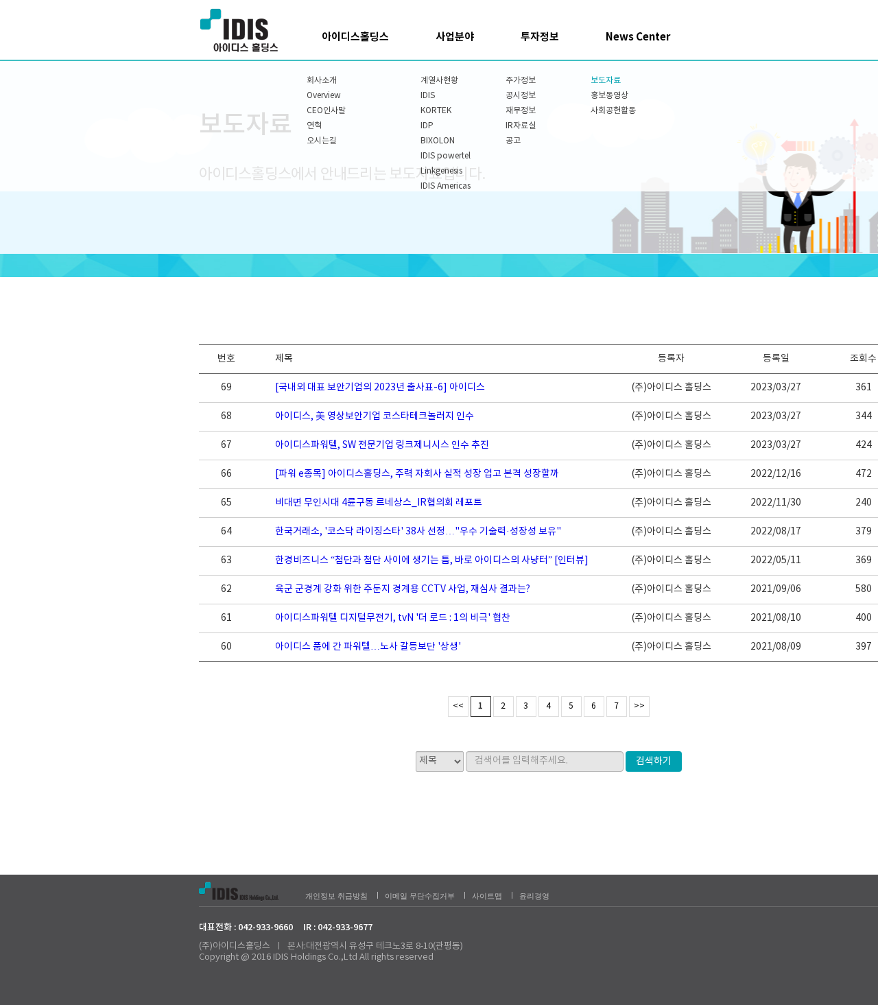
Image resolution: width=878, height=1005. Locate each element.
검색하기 (654, 761)
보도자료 (606, 80)
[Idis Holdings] (240, 30)
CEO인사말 (326, 110)
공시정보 (521, 95)
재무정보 (521, 110)
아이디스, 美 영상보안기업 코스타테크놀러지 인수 (374, 416)
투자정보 (540, 37)
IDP (427, 125)
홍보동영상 (609, 95)
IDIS (427, 95)
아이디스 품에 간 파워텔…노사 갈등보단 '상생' (368, 646)
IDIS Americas (445, 186)
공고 (513, 141)
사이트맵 (487, 896)
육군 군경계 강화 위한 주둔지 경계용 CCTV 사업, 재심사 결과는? (402, 589)
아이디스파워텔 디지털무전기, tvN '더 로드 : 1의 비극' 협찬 (392, 618)
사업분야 (455, 37)
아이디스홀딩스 (355, 37)
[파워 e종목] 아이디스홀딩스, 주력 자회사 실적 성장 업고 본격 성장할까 (417, 474)
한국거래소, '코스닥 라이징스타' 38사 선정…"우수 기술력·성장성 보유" (418, 531)
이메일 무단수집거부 (420, 896)
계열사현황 (439, 80)
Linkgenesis (441, 171)
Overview (324, 95)
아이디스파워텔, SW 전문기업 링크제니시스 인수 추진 (382, 445)
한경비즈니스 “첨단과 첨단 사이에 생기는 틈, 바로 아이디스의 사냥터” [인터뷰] (432, 560)
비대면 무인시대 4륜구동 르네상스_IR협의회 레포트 (378, 502)
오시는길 (322, 141)
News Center (638, 37)
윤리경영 (534, 896)
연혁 (314, 125)
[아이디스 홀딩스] (248, 890)
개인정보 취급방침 (336, 896)
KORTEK (435, 110)
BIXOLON (437, 141)
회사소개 (322, 80)
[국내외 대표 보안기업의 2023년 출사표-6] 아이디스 (380, 387)
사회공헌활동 (613, 110)
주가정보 (521, 80)
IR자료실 (521, 125)
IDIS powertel (445, 156)
